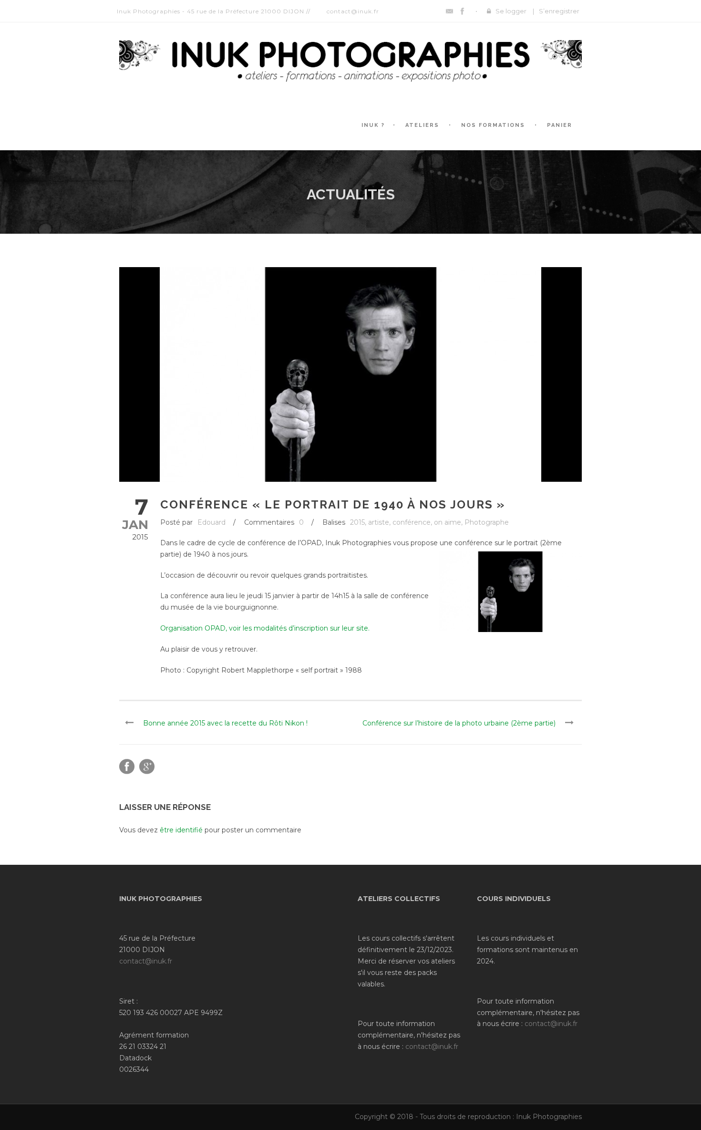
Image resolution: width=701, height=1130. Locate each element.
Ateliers (422, 125)
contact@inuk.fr (145, 961)
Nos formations (493, 125)
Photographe (486, 522)
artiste (378, 522)
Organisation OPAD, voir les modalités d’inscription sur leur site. (265, 628)
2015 (357, 522)
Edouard (211, 522)
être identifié (181, 830)
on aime (447, 522)
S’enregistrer (559, 11)
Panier (559, 125)
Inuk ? (373, 125)
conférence (411, 522)
